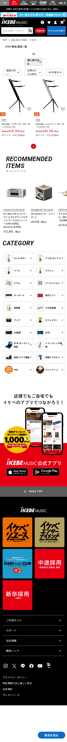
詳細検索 (40, 30)
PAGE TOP (36, 491)
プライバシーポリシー (15, 677)
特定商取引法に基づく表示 (17, 683)
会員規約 (7, 689)
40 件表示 (54, 72)
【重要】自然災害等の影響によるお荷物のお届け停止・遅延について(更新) (33, 9)
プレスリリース (11, 695)
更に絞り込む (33, 62)
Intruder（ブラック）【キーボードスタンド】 (16, 125)
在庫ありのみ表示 (32, 72)
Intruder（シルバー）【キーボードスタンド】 (50, 125)
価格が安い (11, 72)
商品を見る (51, 735)
